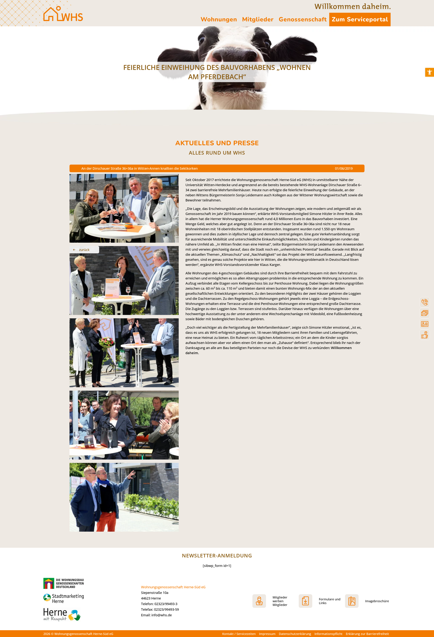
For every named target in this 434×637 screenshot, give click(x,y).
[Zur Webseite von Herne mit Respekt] (68, 616)
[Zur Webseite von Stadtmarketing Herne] (68, 598)
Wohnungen (219, 19)
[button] (429, 72)
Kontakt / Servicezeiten (239, 634)
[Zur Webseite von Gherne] (64, 583)
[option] (217, 72)
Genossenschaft (303, 19)
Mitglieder (258, 19)
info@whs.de (161, 615)
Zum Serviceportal (360, 19)
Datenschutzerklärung (295, 634)
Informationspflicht (328, 634)
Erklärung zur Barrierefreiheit (367, 634)
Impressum (267, 634)
